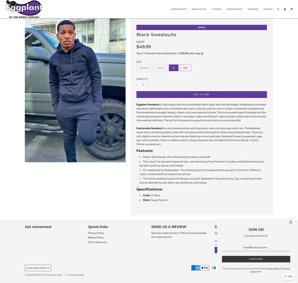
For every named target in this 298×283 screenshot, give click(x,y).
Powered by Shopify (75, 275)
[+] (149, 85)
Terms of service (97, 242)
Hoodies (253, 9)
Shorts (268, 9)
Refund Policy (96, 237)
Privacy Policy (96, 232)
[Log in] (285, 9)
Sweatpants (179, 9)
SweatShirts (235, 9)
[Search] (278, 9)
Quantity (142, 79)
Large (160, 67)
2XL (185, 67)
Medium (144, 67)
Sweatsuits (199, 9)
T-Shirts (216, 9)
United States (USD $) (37, 268)
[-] (137, 85)
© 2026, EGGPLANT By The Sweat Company (44, 275)
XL (173, 67)
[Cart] (292, 9)
